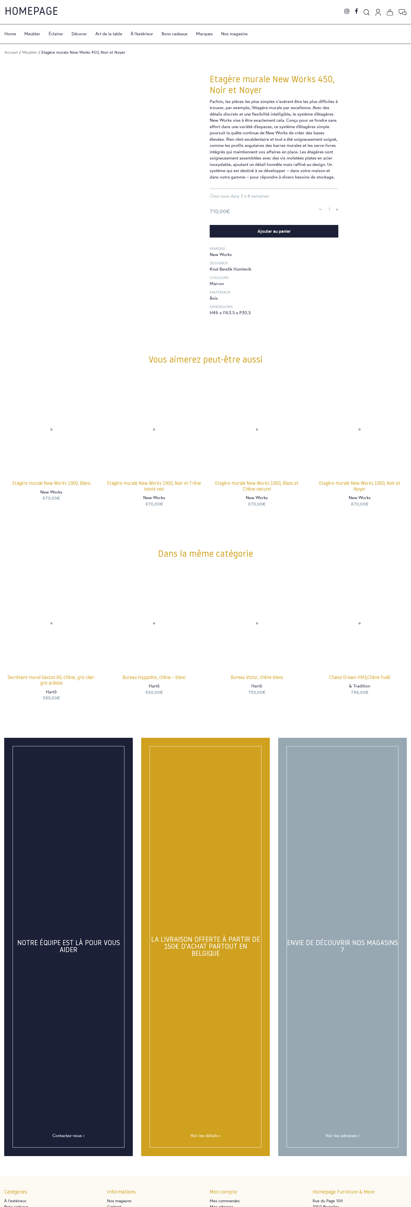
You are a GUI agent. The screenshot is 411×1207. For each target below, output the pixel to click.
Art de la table (108, 33)
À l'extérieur (15, 1200)
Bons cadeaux (175, 33)
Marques (204, 33)
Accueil (11, 52)
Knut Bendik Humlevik (230, 269)
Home (10, 33)
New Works (221, 254)
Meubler (32, 33)
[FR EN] (403, 11)
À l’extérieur (142, 33)
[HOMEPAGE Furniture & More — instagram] (346, 11)
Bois (214, 298)
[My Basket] (390, 11)
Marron (217, 283)
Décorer (79, 33)
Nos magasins (234, 33)
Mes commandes (225, 1200)
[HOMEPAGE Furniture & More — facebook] (356, 11)
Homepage (31, 12)
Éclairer (56, 33)
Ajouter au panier (274, 231)
